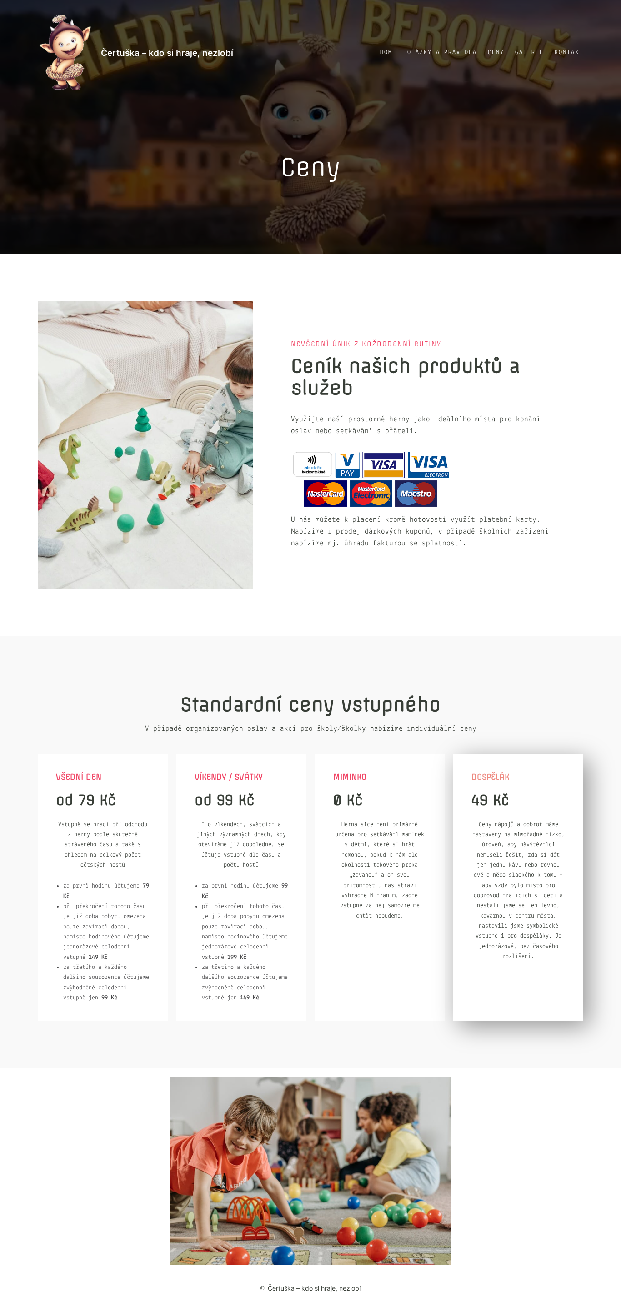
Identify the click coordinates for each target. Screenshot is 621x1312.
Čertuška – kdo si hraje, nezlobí (167, 52)
